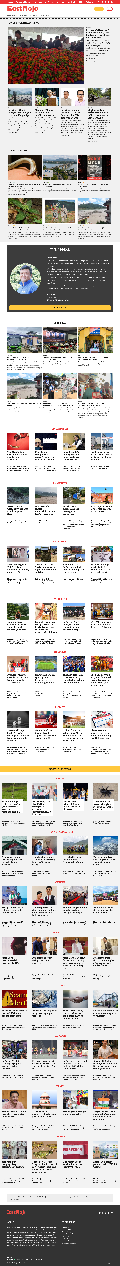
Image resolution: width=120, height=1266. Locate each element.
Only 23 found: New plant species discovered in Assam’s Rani (21, 229)
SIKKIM (60, 1086)
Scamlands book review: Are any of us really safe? (93, 185)
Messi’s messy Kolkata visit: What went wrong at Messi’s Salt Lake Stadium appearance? (101, 695)
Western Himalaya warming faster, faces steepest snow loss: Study (104, 861)
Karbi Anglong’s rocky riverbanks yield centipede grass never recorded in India (11, 806)
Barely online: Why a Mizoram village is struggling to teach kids (44, 1027)
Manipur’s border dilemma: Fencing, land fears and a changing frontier (74, 1077)
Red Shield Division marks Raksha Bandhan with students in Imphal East (58, 404)
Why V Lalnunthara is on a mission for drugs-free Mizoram (101, 625)
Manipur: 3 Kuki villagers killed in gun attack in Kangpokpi (19, 113)
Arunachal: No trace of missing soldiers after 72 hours (42, 873)
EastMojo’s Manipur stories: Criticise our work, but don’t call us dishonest (46, 468)
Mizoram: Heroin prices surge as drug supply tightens (44, 1013)
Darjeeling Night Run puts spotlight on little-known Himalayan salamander (105, 1115)
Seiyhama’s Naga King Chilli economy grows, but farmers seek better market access (98, 34)
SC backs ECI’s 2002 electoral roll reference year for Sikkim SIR (44, 1114)
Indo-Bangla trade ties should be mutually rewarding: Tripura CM (44, 1181)
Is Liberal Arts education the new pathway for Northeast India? (74, 1181)
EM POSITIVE (45, 16)
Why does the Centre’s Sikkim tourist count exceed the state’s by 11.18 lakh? (44, 1128)
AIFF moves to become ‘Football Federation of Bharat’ (44, 694)
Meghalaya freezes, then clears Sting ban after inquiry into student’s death (104, 961)
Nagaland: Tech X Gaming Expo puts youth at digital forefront (11, 1065)
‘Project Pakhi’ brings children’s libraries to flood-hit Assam (72, 805)
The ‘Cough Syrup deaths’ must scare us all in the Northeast (17, 456)
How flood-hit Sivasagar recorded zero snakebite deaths (24, 185)
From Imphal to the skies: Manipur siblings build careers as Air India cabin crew (44, 911)
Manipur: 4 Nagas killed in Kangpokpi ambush (104, 923)
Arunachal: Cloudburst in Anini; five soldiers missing (74, 872)
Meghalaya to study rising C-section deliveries (42, 960)
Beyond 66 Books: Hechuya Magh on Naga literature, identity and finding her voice (105, 1065)
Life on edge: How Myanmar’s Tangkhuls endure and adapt (75, 923)
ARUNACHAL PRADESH (60, 831)
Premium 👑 (11, 182)
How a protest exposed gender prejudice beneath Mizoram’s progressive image (101, 524)
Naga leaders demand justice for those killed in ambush (58, 358)
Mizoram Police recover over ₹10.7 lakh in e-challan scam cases (14, 1013)
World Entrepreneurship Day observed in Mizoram (74, 1026)
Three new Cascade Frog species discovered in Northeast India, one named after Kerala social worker (44, 1166)
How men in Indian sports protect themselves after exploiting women (45, 679)
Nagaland (71, 2)
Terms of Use (66, 1229)
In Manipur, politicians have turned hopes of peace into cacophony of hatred (18, 468)
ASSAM (60, 778)
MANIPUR (60, 882)
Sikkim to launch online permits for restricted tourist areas (14, 1114)
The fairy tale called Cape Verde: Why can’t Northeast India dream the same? (73, 679)
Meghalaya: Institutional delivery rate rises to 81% (13, 960)
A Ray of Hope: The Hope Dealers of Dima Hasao (17, 522)
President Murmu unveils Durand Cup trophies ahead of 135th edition (17, 679)
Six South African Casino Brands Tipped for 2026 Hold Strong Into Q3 (46, 734)
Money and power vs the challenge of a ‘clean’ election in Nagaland (17, 581)
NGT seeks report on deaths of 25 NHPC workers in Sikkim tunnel (14, 1128)
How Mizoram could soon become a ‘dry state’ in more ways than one (73, 581)
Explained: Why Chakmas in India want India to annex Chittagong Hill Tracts (104, 1027)
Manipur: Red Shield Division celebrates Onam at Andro (103, 910)
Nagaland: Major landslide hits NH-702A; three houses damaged (104, 1077)
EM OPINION (60, 483)
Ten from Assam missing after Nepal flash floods (24, 404)
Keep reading (90, 61)
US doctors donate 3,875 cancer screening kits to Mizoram (105, 1013)
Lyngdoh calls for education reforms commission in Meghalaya (43, 977)
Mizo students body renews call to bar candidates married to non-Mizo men (74, 1014)
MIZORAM (60, 985)
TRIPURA (60, 1136)
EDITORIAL (23, 16)
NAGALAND (60, 1035)
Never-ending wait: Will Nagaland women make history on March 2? (18, 568)
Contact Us (65, 1236)
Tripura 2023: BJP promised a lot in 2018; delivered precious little (45, 581)
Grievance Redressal (69, 1243)
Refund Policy (66, 1232)
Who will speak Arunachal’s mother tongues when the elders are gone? (13, 873)
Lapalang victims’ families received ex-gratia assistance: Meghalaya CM (14, 977)
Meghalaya (49, 2)
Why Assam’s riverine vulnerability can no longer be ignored (45, 510)
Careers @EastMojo (68, 1241)
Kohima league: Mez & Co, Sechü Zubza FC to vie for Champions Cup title (44, 1065)
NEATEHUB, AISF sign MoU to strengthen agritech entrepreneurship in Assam (41, 808)
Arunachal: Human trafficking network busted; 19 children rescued (12, 861)
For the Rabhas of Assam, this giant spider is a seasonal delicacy (103, 805)
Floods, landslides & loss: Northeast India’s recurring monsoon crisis (104, 1181)
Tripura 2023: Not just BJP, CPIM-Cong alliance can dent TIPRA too (101, 581)
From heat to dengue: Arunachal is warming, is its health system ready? (44, 861)
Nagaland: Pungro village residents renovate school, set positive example (73, 626)
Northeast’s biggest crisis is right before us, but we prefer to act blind (101, 456)
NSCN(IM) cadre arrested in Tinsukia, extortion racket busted (93, 358)
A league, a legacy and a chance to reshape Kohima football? (43, 1077)
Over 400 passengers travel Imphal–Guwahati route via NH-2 (21, 358)
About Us (65, 1238)
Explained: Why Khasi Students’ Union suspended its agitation (75, 977)
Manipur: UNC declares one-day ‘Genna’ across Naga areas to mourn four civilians (44, 924)
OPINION (33, 16)
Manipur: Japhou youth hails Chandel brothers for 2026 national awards (71, 114)
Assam (10, 2)
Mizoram (60, 2)
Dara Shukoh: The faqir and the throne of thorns (45, 522)
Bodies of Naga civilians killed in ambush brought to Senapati (75, 910)
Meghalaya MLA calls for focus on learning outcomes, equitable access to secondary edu (74, 962)
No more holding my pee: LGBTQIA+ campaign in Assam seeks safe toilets (101, 568)
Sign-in (109, 9)
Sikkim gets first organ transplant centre (74, 1112)
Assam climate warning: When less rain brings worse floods (17, 510)
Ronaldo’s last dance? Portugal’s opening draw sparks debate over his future (73, 695)
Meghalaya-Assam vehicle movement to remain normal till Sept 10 (13, 823)
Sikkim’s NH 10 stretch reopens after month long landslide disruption (73, 1128)
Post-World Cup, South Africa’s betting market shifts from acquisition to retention (18, 735)
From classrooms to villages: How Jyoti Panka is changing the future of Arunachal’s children (46, 627)
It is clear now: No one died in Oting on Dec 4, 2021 (100, 468)
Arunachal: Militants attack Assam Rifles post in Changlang (104, 873)
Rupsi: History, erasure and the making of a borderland (71, 510)
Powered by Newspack (26, 1263)
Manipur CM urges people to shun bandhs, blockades (44, 113)
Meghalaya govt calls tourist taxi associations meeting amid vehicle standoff (43, 823)
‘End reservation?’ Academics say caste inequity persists (73, 1164)
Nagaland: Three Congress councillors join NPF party (12, 1077)
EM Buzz (60, 707)
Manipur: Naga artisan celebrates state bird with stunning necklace (16, 626)
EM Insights (60, 541)
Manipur (38, 2)
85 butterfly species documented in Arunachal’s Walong (73, 860)
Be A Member (99, 9)
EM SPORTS (60, 651)
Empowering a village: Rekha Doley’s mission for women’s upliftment (17, 641)
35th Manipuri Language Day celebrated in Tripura (13, 1164)
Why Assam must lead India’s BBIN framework (57, 185)
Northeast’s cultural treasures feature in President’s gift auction (59, 229)
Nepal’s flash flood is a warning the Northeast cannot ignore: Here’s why (93, 229)
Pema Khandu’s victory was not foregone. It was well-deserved (71, 456)
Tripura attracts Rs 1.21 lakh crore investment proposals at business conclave (14, 1181)
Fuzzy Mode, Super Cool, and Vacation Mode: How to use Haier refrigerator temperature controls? (17, 750)
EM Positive (60, 599)
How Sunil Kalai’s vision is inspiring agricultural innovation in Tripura (73, 641)
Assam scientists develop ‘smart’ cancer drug (103, 822)
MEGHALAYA (60, 932)
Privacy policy (66, 1227)
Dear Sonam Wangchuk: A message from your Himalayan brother (45, 456)
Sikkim (80, 2)
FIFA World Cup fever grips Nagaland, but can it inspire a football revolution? (18, 695)
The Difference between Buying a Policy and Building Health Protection (101, 734)
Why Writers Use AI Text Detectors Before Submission (45, 749)
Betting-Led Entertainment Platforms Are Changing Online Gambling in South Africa (101, 750)
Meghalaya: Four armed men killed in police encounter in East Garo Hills (98, 114)
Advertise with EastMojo (70, 1234)
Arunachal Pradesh (24, 2)
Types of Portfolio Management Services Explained (72, 749)
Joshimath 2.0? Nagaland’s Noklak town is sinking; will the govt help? (73, 568)
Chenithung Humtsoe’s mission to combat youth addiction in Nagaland (45, 641)
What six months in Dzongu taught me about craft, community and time (104, 1128)
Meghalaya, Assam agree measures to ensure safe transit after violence (72, 823)
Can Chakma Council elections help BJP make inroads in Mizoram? (72, 468)
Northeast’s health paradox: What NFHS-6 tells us (105, 1164)
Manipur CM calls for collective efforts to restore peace (13, 910)
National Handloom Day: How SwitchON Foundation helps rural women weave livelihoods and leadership (74, 524)
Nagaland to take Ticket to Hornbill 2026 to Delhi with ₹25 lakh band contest (75, 1065)
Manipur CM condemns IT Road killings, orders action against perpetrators (13, 924)
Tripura (89, 2)
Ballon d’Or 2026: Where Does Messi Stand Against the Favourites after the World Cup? (73, 735)
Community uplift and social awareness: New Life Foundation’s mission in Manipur (101, 642)
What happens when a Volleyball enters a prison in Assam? (101, 509)
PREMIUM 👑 (12, 16)
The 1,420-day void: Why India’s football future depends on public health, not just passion (101, 680)
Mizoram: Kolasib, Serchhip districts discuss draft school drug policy (13, 1027)
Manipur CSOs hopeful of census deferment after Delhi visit (91, 404)
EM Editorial (60, 428)
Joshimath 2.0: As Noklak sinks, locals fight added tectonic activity (45, 568)
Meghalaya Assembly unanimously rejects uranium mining (105, 977)
